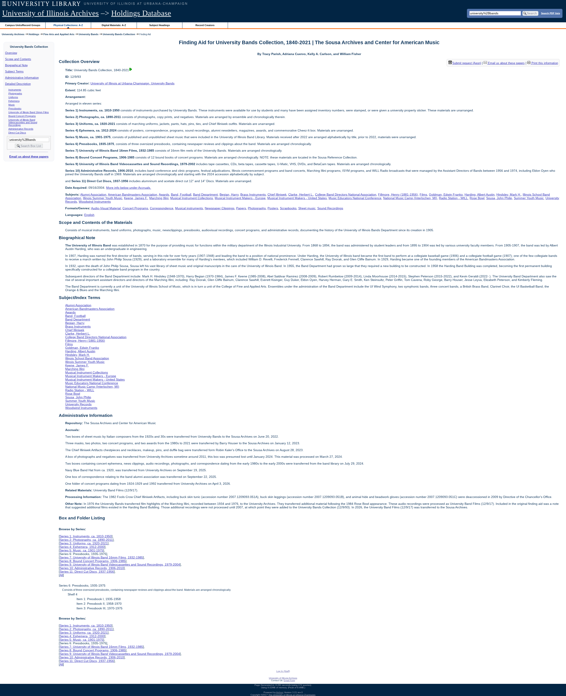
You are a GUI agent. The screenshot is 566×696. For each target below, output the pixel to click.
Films (423, 194)
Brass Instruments (253, 194)
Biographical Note (16, 65)
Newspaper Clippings (219, 208)
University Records (78, 404)
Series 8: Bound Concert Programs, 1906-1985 (93, 561)
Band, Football (181, 194)
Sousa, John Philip (499, 198)
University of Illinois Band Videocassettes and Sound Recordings (22, 122)
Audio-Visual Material (106, 208)
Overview (11, 53)
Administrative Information (22, 77)
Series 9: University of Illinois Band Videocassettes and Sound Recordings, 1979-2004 (120, 564)
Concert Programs (135, 208)
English (89, 215)
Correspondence (161, 208)
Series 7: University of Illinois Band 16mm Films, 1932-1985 (101, 557)
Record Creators (204, 25)
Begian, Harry (229, 194)
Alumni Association (93, 194)
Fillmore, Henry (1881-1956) (398, 194)
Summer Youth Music (529, 198)
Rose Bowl (477, 198)
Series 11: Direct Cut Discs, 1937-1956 (87, 571)
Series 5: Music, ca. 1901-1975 (81, 550)
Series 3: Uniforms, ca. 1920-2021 (84, 543)
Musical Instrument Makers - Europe (240, 198)
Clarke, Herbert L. (300, 194)
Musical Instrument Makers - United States (297, 198)
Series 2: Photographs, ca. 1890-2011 (86, 540)
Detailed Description (18, 84)
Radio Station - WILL (453, 198)
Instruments (14, 89)
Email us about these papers (28, 156)
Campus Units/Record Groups (22, 25)
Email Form (289, 680)
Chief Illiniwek (277, 194)
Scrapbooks (288, 208)
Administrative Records (20, 129)
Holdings (34, 34)
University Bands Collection (119, 34)
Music (11, 104)
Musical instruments (189, 208)
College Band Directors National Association (345, 194)
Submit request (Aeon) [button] (466, 63)
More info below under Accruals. (128, 187)
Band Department (205, 194)
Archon (279, 692)
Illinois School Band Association (87, 358)
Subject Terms (14, 71)
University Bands (88, 34)
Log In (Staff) (283, 671)
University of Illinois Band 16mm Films (28, 112)
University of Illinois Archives (50, 13)
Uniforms (13, 97)
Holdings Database (141, 13)
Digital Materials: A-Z (114, 25)
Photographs (15, 93)
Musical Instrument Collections (191, 198)
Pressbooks (14, 108)
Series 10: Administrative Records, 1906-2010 (92, 568)
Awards (164, 194)
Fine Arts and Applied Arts (58, 34)
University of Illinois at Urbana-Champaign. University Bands (132, 83)
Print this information (544, 63)
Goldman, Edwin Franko (446, 194)
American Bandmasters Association (132, 194)
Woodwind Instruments (95, 201)
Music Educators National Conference (355, 198)
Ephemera (13, 101)
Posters (273, 208)
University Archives (13, 34)
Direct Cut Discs (17, 132)
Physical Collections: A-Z (68, 25)
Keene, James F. (135, 198)
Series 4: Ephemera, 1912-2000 (82, 547)
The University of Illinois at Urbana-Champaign (292, 695)
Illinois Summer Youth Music (102, 198)
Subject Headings (159, 25)
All (61, 575)
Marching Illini (158, 198)
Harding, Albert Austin (480, 194)
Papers (241, 208)
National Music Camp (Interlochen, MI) (410, 198)
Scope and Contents (18, 59)
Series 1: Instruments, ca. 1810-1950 (86, 536)
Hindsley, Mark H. (508, 194)
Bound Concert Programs (22, 116)
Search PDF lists (550, 13)
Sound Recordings (330, 208)
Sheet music (307, 208)
